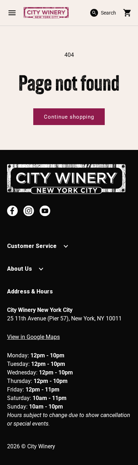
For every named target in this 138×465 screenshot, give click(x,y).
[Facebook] (12, 210)
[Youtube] (45, 210)
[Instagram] (28, 210)
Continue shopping (69, 117)
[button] (12, 13)
